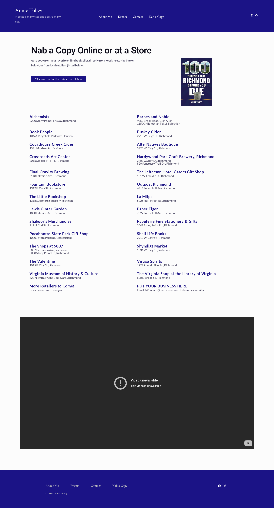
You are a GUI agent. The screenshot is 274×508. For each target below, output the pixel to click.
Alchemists (39, 116)
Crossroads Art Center (49, 156)
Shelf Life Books (151, 233)
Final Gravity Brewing (49, 171)
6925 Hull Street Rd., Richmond (156, 200)
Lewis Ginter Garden (48, 209)
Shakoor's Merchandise (50, 221)
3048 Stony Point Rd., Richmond (157, 225)
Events (122, 17)
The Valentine (42, 261)
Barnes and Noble (153, 116)
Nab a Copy (156, 17)
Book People (41, 132)
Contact (138, 17)
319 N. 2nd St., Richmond (44, 225)
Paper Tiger (147, 209)
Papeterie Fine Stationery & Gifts (167, 221)
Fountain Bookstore (47, 184)
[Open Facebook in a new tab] (256, 15)
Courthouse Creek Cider (51, 144)
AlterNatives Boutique (157, 144)
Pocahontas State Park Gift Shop (59, 233)
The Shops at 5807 (46, 246)
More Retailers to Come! (52, 286)
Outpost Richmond (154, 184)
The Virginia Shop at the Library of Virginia (176, 273)
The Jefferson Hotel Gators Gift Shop (170, 171)
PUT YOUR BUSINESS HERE (162, 286)
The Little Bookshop (47, 196)
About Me (105, 17)
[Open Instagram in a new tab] (252, 15)
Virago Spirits (149, 261)
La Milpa (145, 196)
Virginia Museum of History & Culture (63, 273)
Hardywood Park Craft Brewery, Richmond (176, 156)
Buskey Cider (149, 132)
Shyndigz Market (152, 246)
